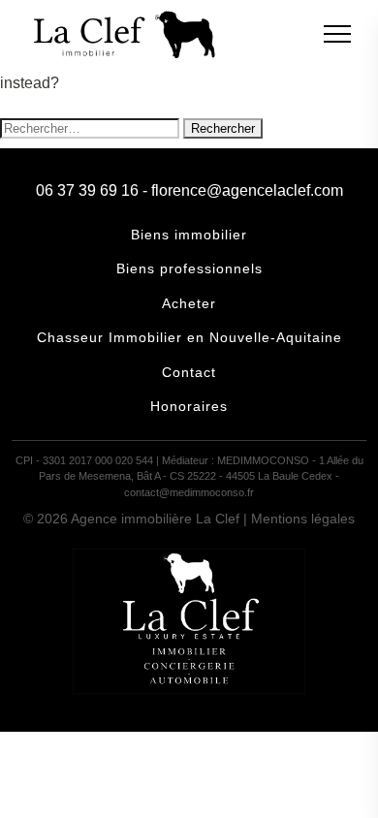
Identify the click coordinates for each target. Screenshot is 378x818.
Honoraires (189, 406)
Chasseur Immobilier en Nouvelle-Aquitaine (189, 337)
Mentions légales (303, 518)
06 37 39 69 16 (87, 190)
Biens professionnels (189, 268)
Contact (189, 372)
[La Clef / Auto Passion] (189, 688)
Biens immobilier (189, 234)
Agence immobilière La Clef (155, 518)
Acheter (189, 303)
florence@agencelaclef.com (247, 190)
